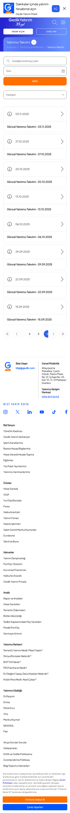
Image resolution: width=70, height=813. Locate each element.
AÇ (56, 8)
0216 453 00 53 (50, 396)
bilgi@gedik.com (25, 367)
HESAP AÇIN (18, 32)
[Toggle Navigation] (63, 22)
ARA (35, 81)
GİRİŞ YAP (51, 32)
